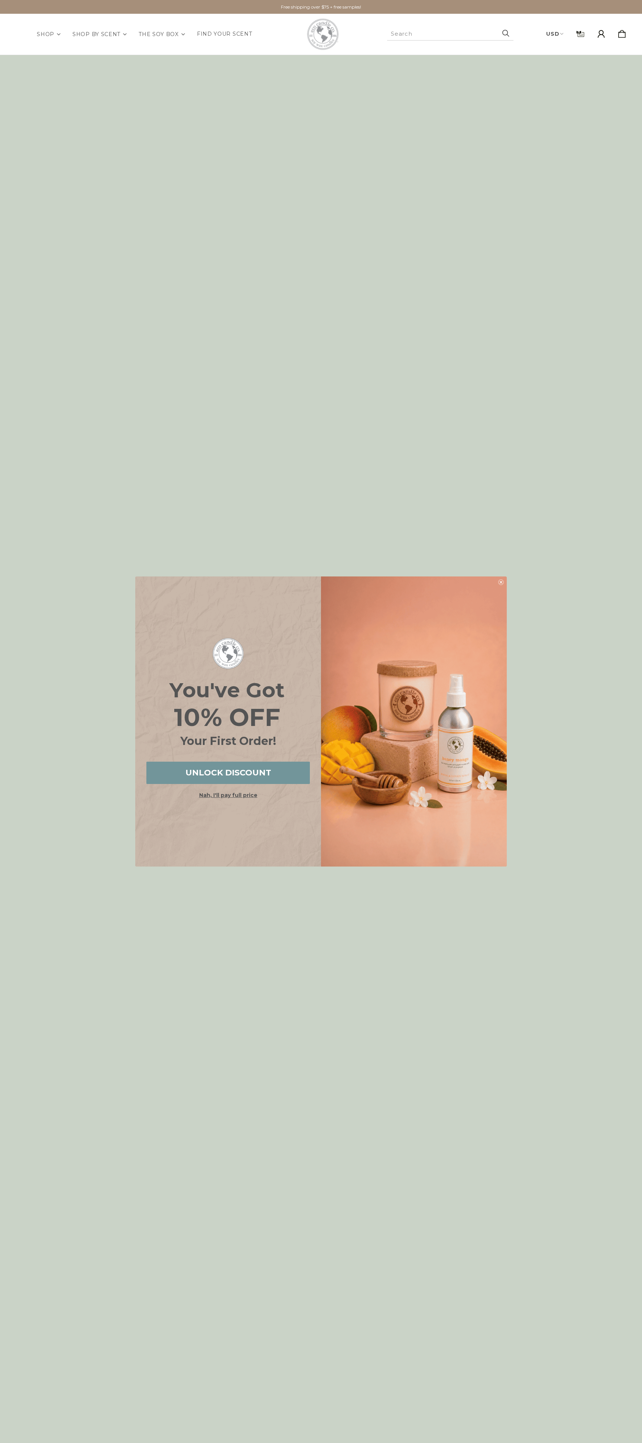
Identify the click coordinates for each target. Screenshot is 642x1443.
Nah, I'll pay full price (228, 795)
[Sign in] (601, 34)
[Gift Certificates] (580, 34)
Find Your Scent (224, 33)
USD (552, 33)
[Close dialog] (501, 582)
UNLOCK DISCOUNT (228, 773)
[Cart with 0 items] (622, 34)
